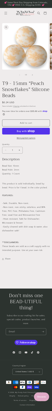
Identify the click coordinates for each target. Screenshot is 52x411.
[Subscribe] (43, 331)
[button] (6, 13)
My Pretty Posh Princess (24, 392)
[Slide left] (19, 75)
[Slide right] (32, 75)
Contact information (27, 405)
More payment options (26, 138)
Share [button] (8, 259)
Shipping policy (35, 400)
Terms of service (20, 400)
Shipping (16, 106)
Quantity (6, 144)
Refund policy (23, 396)
